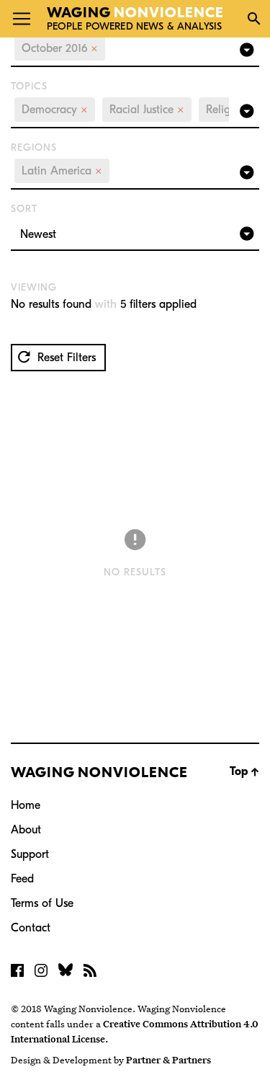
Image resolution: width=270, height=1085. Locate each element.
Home (25, 805)
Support (30, 854)
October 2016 (60, 48)
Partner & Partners (168, 1059)
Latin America (62, 170)
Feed (22, 878)
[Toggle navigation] (21, 18)
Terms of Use (42, 903)
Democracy (55, 109)
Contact (30, 927)
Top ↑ (244, 771)
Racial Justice (146, 109)
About (26, 829)
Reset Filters (65, 357)
